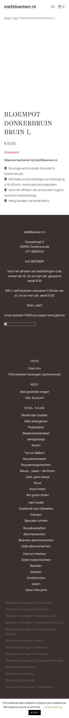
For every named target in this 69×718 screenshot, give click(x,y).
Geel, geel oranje (38, 477)
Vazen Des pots (36, 590)
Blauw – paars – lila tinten (37, 471)
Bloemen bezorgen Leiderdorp (27, 647)
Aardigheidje (36, 439)
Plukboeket (36, 427)
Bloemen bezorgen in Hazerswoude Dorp (34, 622)
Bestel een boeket (34, 415)
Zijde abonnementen (36, 546)
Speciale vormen (36, 520)
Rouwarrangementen (36, 465)
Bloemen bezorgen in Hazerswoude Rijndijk (31, 631)
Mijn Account (34, 398)
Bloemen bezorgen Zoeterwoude (29, 603)
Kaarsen (36, 572)
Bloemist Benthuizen (20, 667)
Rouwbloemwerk (34, 459)
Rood (37, 483)
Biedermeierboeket (36, 433)
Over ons (34, 368)
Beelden (36, 566)
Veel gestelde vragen (34, 392)
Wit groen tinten (37, 495)
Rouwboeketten (34, 528)
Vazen (36, 584)
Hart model (36, 502)
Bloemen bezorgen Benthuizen (27, 609)
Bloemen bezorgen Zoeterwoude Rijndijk (34, 660)
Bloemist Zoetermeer (20, 680)
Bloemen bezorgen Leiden (24, 641)
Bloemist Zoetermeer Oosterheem (30, 687)
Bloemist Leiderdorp (20, 674)
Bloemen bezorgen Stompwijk (27, 654)
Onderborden (36, 578)
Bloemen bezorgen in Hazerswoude (31, 616)
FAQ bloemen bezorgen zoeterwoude (34, 374)
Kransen (36, 514)
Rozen (36, 445)
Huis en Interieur (34, 554)
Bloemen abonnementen (36, 540)
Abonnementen (34, 534)
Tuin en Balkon (34, 453)
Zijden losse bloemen (36, 560)
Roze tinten (37, 489)
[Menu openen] (52, 7)
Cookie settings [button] (53, 707)
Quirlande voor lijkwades (36, 508)
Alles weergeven (36, 421)
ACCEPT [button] (34, 712)
